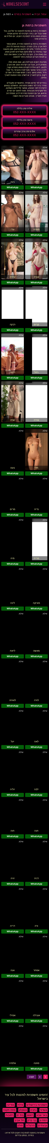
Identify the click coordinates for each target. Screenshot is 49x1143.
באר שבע (42, 1115)
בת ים (20, 1115)
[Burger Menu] (44, 4)
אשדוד (43, 1110)
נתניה (33, 1110)
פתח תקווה (9, 1110)
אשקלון (23, 1110)
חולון (20, 1125)
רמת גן (43, 1120)
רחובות (9, 1115)
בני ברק (32, 1120)
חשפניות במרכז (22, 14)
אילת (45, 147)
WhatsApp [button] (36, 187)
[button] (24, 110)
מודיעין (10, 1104)
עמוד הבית (40, 14)
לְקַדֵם (31, 1077)
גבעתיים (42, 1125)
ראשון (30, 1115)
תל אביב (19, 1120)
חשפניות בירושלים (37, 1104)
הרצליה (30, 1125)
